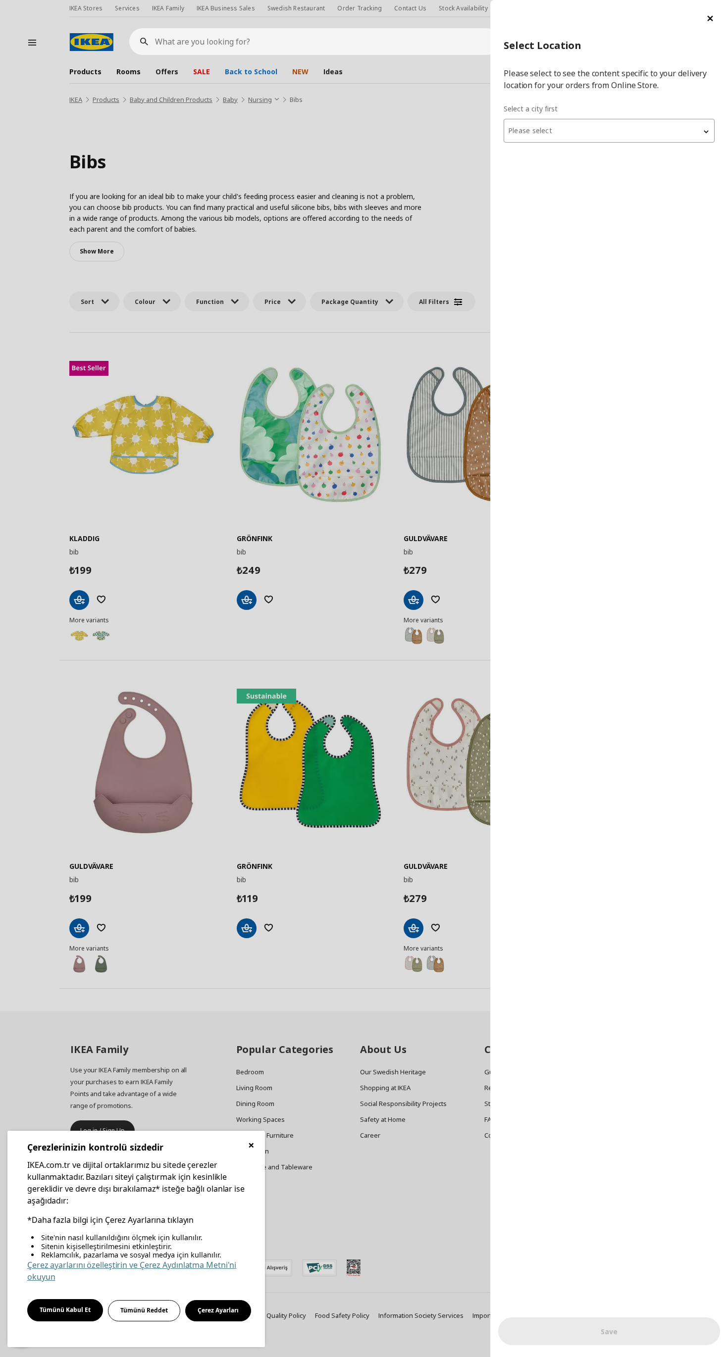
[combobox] (609, 131)
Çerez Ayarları (218, 1310)
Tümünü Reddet (144, 1310)
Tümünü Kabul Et (65, 1310)
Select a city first (531, 108)
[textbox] (609, 130)
